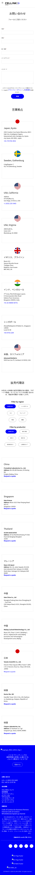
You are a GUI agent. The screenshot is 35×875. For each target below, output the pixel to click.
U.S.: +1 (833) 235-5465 (10, 780)
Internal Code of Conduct (10, 811)
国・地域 (4, 49)
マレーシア (22, 413)
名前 (3, 29)
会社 (3, 38)
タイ (11, 413)
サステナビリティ (8, 794)
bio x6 (23, 438)
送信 (17, 96)
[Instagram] (16, 846)
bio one (24, 431)
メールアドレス (5, 58)
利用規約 (27, 90)
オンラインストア (8, 802)
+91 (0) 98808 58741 (11, 303)
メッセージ (4, 69)
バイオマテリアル (8, 800)
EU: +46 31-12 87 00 (8, 782)
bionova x (10, 444)
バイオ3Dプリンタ (8, 798)
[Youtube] (31, 846)
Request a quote (9, 671)
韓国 (22, 419)
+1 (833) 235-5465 (10, 203)
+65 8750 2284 (9, 333)
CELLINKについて (8, 790)
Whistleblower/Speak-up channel (13, 813)
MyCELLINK (6, 796)
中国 (12, 419)
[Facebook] (21, 846)
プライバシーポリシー (15, 90)
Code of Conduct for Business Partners (15, 809)
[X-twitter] (26, 846)
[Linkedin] (10, 846)
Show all (10, 406)
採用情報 (5, 792)
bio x (11, 438)
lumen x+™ (24, 444)
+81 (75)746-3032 (10, 141)
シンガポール (24, 406)
